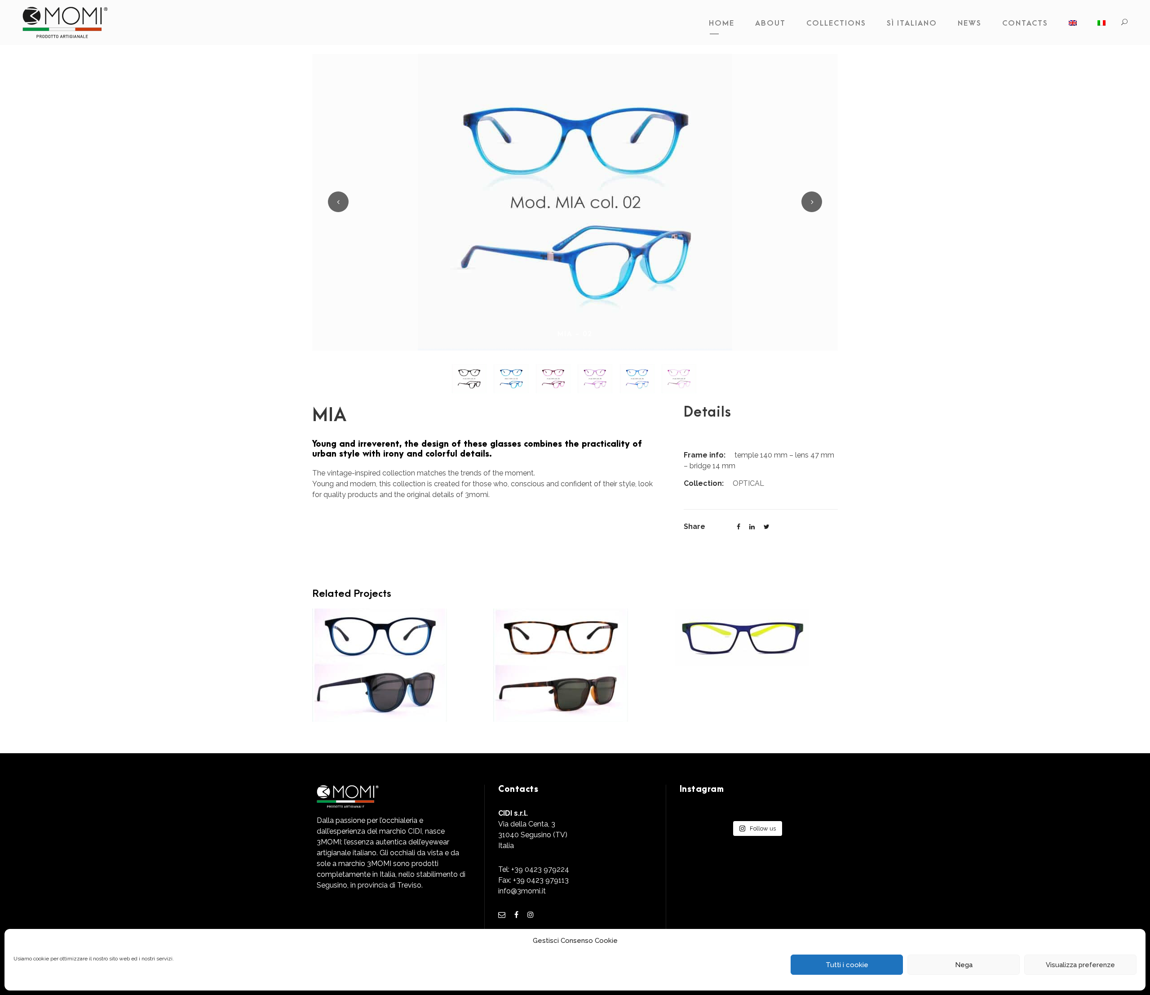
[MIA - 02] (575, 201)
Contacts (1025, 23)
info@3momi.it (522, 891)
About (770, 23)
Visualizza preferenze (1080, 965)
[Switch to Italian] (1101, 26)
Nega (964, 965)
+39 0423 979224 (540, 869)
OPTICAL (748, 483)
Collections (836, 23)
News (970, 23)
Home (721, 23)
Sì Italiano (912, 23)
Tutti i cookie (847, 965)
